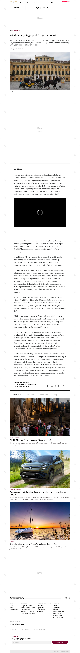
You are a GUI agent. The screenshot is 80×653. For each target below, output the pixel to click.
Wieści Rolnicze (58, 615)
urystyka (45, 8)
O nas (11, 606)
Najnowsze (44, 395)
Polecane (30, 395)
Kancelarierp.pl (57, 613)
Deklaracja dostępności (28, 613)
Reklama (40, 606)
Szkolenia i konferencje (17, 624)
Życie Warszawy (58, 617)
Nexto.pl (55, 609)
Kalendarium (25, 629)
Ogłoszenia (40, 607)
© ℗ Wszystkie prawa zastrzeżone (25, 384)
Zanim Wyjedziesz (14, 438)
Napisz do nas (14, 609)
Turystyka (16, 30)
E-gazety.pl (56, 607)
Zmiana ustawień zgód (28, 607)
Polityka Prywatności (27, 606)
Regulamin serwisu (26, 609)
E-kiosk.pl (56, 606)
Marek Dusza (18, 169)
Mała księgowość (58, 611)
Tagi (55, 395)
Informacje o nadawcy (27, 611)
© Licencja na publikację (21, 382)
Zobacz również (15, 395)
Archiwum (40, 611)
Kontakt (12, 607)
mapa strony (13, 629)
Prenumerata (41, 609)
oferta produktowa (39, 629)
